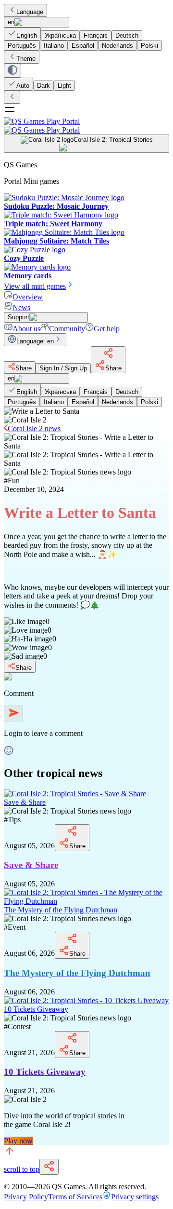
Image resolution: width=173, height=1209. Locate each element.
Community (67, 329)
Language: (35, 341)
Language (29, 11)
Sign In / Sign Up (63, 368)
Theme (26, 58)
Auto (22, 85)
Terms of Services (75, 1197)
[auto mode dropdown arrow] (12, 71)
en (11, 22)
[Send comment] (13, 713)
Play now (18, 1141)
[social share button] (49, 1167)
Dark (43, 85)
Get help (107, 329)
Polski (149, 45)
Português (22, 45)
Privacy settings (135, 1197)
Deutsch (126, 35)
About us (26, 329)
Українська (60, 35)
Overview (27, 297)
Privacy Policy (26, 1197)
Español (83, 45)
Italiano (54, 45)
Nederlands (117, 45)
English (26, 35)
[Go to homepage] (86, 125)
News (21, 307)
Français (96, 35)
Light (64, 85)
